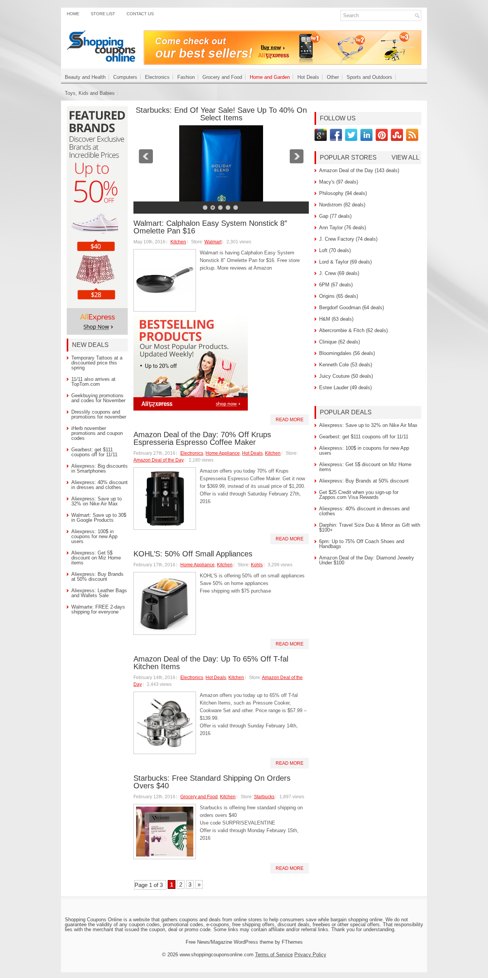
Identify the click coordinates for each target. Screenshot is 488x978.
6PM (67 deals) (336, 285)
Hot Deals (308, 77)
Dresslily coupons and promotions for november (98, 414)
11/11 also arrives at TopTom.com (93, 381)
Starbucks (264, 796)
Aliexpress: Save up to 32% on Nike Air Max (96, 501)
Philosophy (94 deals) (343, 193)
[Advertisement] (244, 910)
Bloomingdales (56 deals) (347, 353)
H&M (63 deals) (336, 319)
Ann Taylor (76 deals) (342, 227)
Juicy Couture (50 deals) (346, 376)
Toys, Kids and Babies (90, 93)
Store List (103, 13)
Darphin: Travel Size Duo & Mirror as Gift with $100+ (369, 527)
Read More (289, 419)
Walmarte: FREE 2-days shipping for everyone (98, 609)
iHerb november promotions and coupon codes (97, 433)
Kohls (257, 564)
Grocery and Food (222, 77)
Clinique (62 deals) (339, 342)
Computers (125, 77)
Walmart (213, 241)
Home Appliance (222, 453)
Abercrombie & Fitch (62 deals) (353, 330)
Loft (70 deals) (335, 250)
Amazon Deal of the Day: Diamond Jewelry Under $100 (366, 560)
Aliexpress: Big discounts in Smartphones (99, 468)
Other (333, 77)
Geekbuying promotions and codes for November (98, 398)
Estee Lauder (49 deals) (345, 387)
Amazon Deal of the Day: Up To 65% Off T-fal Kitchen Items (210, 663)
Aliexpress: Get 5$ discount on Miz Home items (96, 558)
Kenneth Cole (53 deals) (345, 365)
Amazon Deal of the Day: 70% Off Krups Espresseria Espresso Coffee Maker (202, 438)
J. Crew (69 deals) (339, 273)
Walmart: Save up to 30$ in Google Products (98, 517)
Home (73, 13)
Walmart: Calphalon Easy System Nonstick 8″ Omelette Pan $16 (210, 227)
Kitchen (178, 241)
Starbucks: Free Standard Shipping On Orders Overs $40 (212, 782)
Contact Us (140, 13)
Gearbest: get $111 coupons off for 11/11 (94, 452)
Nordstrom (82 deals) (342, 205)
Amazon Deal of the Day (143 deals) (359, 170)
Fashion (186, 77)
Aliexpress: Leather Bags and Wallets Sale (99, 593)
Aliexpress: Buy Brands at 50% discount (97, 576)
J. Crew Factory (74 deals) (348, 239)
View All (405, 158)
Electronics (157, 77)
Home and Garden (270, 77)
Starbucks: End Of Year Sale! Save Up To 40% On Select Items (221, 114)
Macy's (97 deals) (338, 182)
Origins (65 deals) (338, 296)
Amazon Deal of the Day (158, 460)
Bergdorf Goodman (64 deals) (351, 307)
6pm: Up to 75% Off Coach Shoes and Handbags (361, 544)
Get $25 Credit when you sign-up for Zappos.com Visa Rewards (358, 494)
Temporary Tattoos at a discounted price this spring (96, 363)
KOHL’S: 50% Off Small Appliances (192, 554)
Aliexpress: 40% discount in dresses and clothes (99, 484)
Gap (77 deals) (335, 216)
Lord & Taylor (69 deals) (345, 262)
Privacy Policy (310, 954)
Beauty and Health (85, 77)
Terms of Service (274, 954)
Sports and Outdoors (369, 77)
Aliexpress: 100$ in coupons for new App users (94, 536)
